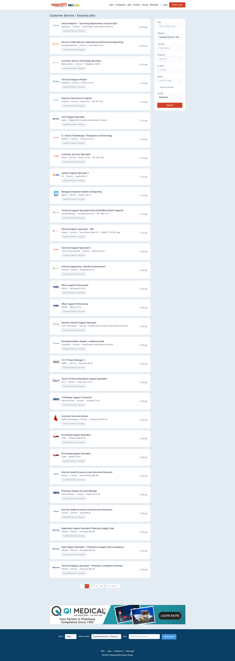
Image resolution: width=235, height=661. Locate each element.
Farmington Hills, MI (87, 532)
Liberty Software (67, 401)
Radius (160, 77)
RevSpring (65, 83)
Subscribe (169, 637)
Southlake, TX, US (93, 401)
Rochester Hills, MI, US (77, 438)
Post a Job (177, 5)
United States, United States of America (97, 27)
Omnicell (64, 270)
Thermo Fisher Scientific (70, 251)
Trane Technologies (69, 326)
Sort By (160, 93)
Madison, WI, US (85, 195)
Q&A (129, 5)
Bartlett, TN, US (75, 457)
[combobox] (169, 37)
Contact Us (118, 651)
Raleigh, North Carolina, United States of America (88, 120)
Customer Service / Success (74, 31)
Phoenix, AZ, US (87, 83)
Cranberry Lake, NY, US (98, 419)
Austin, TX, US (84, 158)
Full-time (76, 27)
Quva (63, 382)
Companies (120, 5)
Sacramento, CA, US (78, 288)
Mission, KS (85, 101)
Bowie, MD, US (85, 513)
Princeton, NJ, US (87, 139)
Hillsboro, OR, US (98, 251)
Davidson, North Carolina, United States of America (108, 326)
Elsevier (64, 232)
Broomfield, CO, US (96, 45)
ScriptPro (65, 101)
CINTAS (64, 288)
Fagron (64, 158)
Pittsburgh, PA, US (87, 270)
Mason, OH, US (75, 307)
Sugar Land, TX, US (84, 382)
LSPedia (64, 532)
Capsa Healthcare (68, 214)
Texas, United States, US (88, 232)
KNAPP (64, 363)
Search (169, 105)
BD (62, 176)
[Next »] (118, 586)
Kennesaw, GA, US (86, 363)
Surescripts (65, 27)
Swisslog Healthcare (69, 45)
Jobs (111, 5)
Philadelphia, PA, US (92, 64)
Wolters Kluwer (67, 64)
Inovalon (64, 475)
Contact (136, 5)
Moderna (64, 139)
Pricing (145, 5)
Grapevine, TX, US (93, 494)
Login (164, 5)
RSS (103, 651)
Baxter (64, 120)
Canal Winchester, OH (86, 214)
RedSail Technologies (69, 419)
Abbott (64, 195)
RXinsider (154, 5)
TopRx (63, 438)
